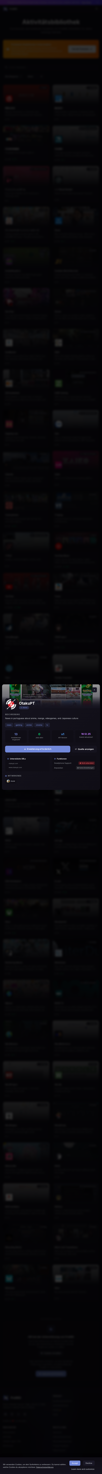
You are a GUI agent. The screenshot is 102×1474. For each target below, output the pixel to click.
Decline (89, 1463)
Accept (75, 1463)
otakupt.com (13, 763)
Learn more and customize (82, 1469)
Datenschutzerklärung (44, 1467)
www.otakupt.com (15, 767)
